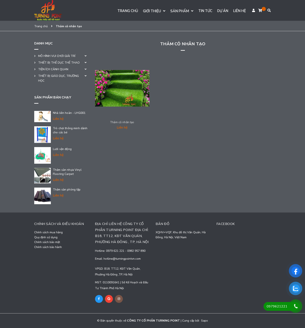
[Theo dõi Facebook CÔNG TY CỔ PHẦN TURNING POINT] (99, 299)
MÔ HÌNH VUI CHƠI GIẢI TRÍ (56, 56)
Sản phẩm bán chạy (52, 97)
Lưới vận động (62, 149)
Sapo (204, 321)
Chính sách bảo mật (47, 242)
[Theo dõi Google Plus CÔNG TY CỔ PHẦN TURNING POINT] (109, 299)
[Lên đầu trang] (297, 321)
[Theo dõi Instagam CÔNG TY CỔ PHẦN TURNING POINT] (119, 299)
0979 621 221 (115, 251)
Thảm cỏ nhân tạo (122, 122)
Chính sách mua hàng (48, 232)
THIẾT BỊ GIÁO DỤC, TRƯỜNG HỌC (58, 78)
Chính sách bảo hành (48, 247)
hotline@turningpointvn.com (122, 259)
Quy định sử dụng (45, 237)
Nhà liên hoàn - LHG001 (69, 113)
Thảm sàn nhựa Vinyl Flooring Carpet (67, 172)
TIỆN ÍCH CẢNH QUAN (53, 69)
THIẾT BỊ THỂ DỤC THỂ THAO (59, 63)
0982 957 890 (136, 251)
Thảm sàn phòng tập (67, 190)
